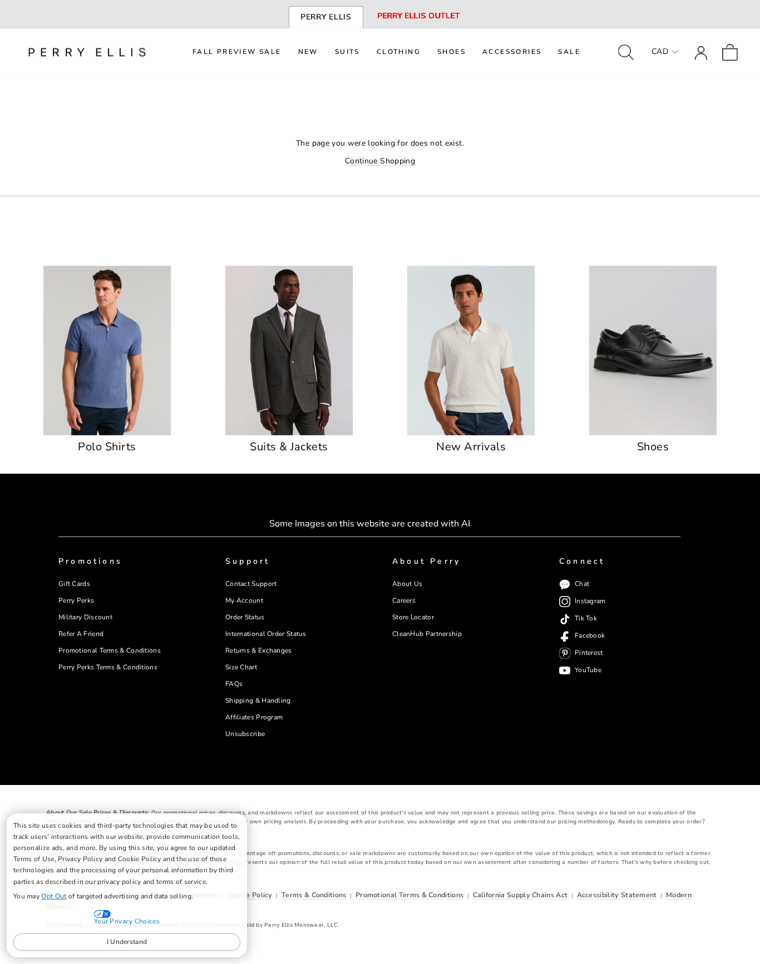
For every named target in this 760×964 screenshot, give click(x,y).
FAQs (234, 683)
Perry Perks (76, 600)
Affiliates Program (254, 717)
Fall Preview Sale (237, 51)
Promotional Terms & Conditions (109, 650)
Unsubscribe (245, 733)
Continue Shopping (380, 161)
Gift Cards (74, 583)
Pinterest (589, 653)
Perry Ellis (326, 17)
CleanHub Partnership (427, 633)
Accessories (511, 51)
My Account (244, 600)
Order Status (245, 617)
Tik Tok (586, 618)
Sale (569, 51)
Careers (404, 600)
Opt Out (53, 896)
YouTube (588, 669)
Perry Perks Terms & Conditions (107, 667)
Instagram (590, 601)
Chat (582, 584)
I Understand (127, 941)
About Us (407, 583)
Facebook (590, 636)
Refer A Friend (80, 633)
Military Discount (85, 617)
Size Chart (241, 667)
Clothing (399, 51)
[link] (729, 52)
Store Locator (413, 617)
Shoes (451, 51)
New (308, 51)
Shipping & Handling (258, 700)
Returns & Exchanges (258, 650)
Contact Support (251, 583)
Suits (347, 51)
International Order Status (266, 633)
